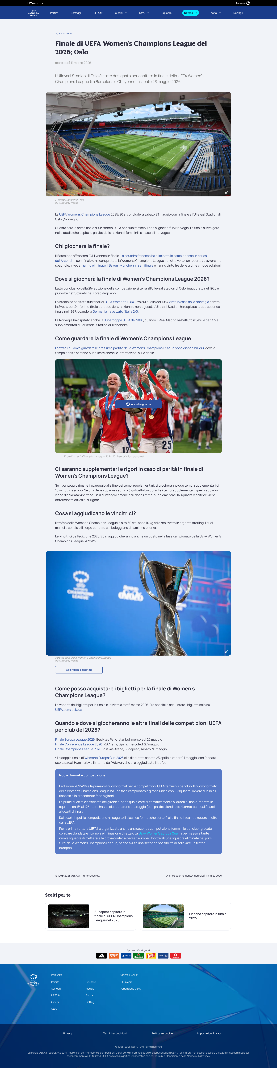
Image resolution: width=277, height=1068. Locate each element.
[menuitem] (56, 13)
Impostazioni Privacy (209, 1033)
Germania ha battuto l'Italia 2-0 (115, 311)
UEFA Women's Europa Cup (158, 833)
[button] (121, 13)
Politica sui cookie (162, 1033)
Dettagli (90, 1002)
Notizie (90, 988)
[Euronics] (163, 956)
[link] (54, 13)
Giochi (55, 1002)
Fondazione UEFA (131, 988)
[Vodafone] (175, 956)
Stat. (54, 1008)
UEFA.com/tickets (68, 709)
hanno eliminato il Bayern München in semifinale (117, 265)
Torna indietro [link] (65, 33)
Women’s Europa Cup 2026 (104, 758)
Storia (89, 995)
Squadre (91, 982)
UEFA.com (126, 982)
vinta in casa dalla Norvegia (189, 302)
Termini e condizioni (115, 1033)
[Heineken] (138, 956)
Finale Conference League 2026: (79, 744)
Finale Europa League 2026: (75, 739)
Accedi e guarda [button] (141, 404)
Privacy (67, 1033)
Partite (55, 982)
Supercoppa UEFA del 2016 (123, 320)
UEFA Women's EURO (120, 302)
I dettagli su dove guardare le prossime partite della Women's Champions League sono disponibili (127, 348)
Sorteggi (56, 988)
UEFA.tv (55, 995)
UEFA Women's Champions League (33, 13)
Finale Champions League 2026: (78, 749)
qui (201, 348)
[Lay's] (151, 956)
